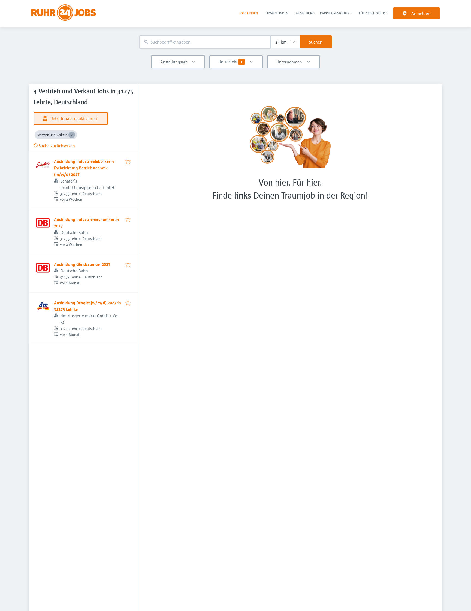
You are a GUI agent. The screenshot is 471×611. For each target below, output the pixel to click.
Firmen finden (276, 13)
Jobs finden (248, 13)
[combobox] (205, 42)
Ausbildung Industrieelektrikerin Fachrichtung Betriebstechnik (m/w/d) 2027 (84, 168)
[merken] (128, 162)
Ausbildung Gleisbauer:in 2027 (82, 264)
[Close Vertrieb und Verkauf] (71, 135)
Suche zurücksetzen (57, 145)
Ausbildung (305, 13)
